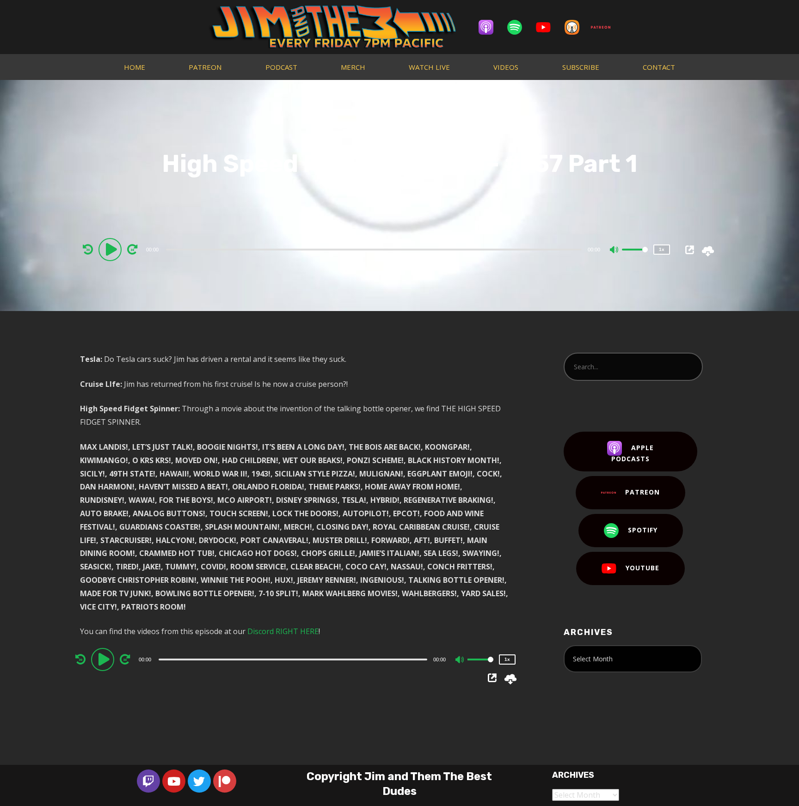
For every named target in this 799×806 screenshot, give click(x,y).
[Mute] (614, 250)
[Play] (111, 249)
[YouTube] (548, 27)
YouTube (642, 567)
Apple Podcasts (632, 453)
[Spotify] (519, 27)
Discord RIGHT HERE (283, 631)
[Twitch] (148, 781)
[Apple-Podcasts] (490, 27)
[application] (375, 249)
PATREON (205, 67)
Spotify (643, 529)
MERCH (353, 67)
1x (661, 249)
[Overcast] (576, 27)
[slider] (635, 257)
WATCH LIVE (429, 67)
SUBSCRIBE (580, 67)
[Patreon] (605, 27)
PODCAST (281, 67)
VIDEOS (505, 67)
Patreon (642, 492)
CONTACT (659, 67)
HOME (134, 67)
